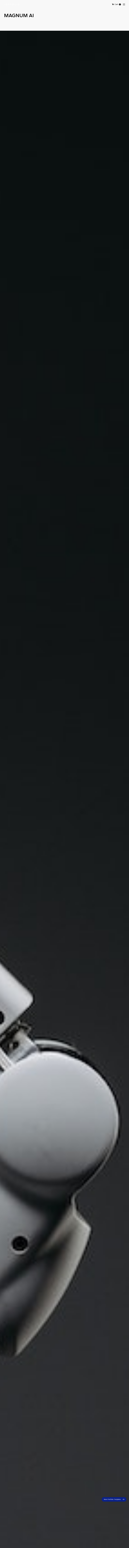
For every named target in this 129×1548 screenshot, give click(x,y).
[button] (116, 4)
